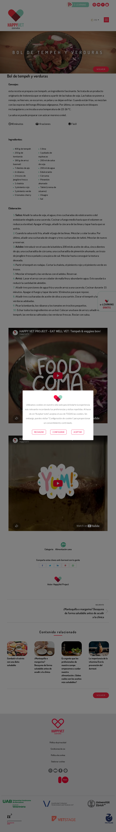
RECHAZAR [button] (39, 432)
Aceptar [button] (78, 432)
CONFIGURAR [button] (58, 432)
